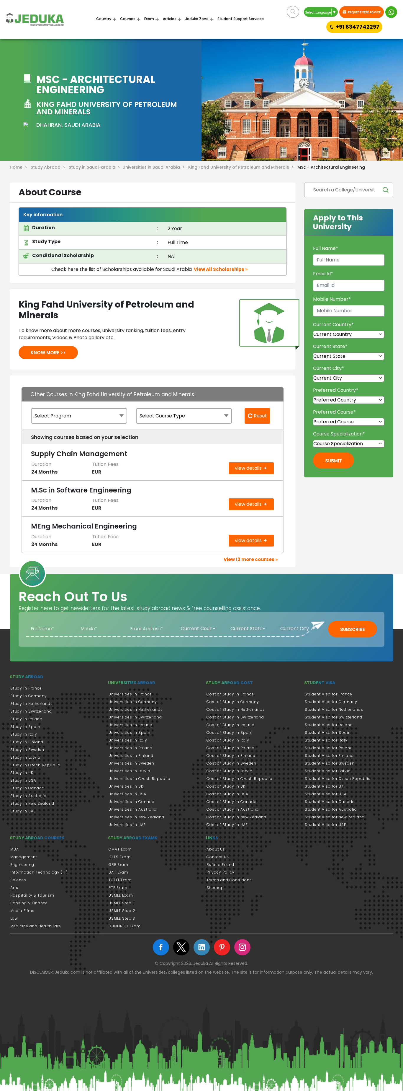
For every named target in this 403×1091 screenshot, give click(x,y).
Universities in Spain (129, 732)
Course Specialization (339, 433)
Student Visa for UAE (325, 824)
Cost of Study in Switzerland (235, 717)
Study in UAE (23, 811)
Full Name (325, 248)
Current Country (333, 324)
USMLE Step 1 (121, 902)
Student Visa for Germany (331, 701)
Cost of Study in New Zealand (236, 817)
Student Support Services (240, 18)
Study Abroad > (49, 167)
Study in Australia (28, 795)
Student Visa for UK (324, 786)
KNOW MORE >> (48, 352)
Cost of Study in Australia (233, 809)
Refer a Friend (220, 864)
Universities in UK (126, 786)
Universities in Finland (131, 755)
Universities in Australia (133, 809)
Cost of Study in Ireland (231, 724)
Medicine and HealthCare (35, 926)
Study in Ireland (26, 718)
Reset (260, 415)
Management (23, 856)
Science (18, 879)
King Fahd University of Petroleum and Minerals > (242, 167)
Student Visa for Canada (330, 801)
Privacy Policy (221, 872)
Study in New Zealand (32, 803)
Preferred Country (335, 390)
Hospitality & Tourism (32, 895)
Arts (14, 887)
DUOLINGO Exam (125, 926)
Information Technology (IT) (39, 872)
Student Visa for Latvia (328, 770)
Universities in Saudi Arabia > (154, 167)
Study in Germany (28, 695)
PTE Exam (118, 887)
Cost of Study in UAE (227, 824)
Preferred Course (334, 412)
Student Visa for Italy (326, 740)
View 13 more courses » (251, 559)
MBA (14, 849)
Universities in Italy (128, 740)
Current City (328, 368)
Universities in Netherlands (136, 709)
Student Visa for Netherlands (334, 709)
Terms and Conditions (229, 879)
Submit (333, 461)
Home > (20, 167)
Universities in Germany (133, 701)
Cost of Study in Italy (228, 740)
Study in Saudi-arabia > (95, 167)
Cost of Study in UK (226, 786)
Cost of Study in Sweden (231, 763)
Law (14, 918)
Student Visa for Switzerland (333, 717)
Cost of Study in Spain (230, 732)
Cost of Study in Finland (231, 755)
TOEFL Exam (120, 879)
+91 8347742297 (357, 26)
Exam (149, 18)
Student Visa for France (328, 694)
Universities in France (130, 694)
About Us (216, 849)
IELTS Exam (120, 856)
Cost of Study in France (230, 694)
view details (249, 468)
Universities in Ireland (131, 724)
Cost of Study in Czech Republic (239, 778)
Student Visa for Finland (329, 755)
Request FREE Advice (364, 12)
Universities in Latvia (129, 770)
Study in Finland (26, 741)
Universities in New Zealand (136, 817)
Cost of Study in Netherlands (236, 709)
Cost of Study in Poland (231, 747)
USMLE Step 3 (122, 918)
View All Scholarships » (221, 269)
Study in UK (21, 772)
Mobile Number (332, 299)
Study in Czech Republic (35, 765)
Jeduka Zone (197, 18)
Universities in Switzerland (135, 717)
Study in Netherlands (31, 703)
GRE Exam (118, 864)
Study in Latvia (25, 757)
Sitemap (215, 887)
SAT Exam (118, 872)
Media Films (22, 910)
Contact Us (218, 856)
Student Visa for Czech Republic (338, 778)
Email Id (323, 273)
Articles (169, 18)
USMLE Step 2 (122, 910)
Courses (127, 18)
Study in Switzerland (31, 711)
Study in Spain (25, 726)
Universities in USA (127, 793)
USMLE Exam (121, 895)
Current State (330, 346)
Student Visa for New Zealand (335, 817)
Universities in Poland (131, 747)
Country (103, 18)
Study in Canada (27, 788)
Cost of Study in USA (227, 793)
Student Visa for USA (326, 793)
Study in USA (23, 780)
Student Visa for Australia (331, 809)
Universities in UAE (127, 824)
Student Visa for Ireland (329, 724)
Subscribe (352, 629)
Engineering (22, 864)
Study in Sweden (27, 749)
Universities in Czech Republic (139, 778)
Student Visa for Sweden (330, 763)
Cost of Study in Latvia (230, 770)
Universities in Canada (132, 801)
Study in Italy (23, 734)
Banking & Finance (29, 902)
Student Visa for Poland (329, 747)
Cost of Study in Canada (232, 801)
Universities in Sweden (131, 763)
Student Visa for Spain (328, 732)
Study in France (26, 688)
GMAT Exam (120, 849)
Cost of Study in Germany (233, 701)
